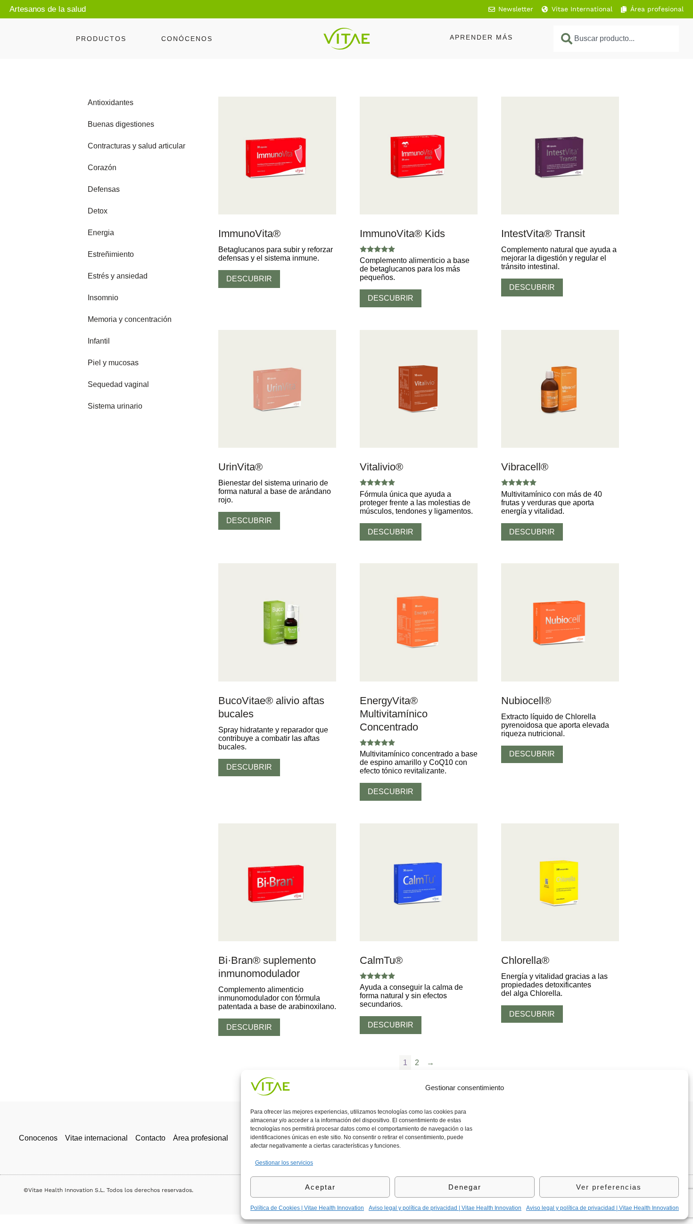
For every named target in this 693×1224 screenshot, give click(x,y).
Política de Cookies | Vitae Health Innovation (307, 1208)
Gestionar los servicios (284, 1162)
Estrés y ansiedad (118, 276)
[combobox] (616, 38)
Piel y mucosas (113, 363)
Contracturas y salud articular (136, 146)
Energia (101, 233)
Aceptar (320, 1187)
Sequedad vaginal (118, 384)
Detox (97, 211)
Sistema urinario (115, 406)
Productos (101, 38)
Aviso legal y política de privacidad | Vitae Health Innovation (445, 1208)
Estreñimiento (111, 254)
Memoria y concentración (130, 319)
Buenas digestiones (121, 124)
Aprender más (481, 37)
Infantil (99, 341)
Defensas (104, 189)
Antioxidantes (110, 103)
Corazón (102, 168)
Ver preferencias (609, 1187)
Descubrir (249, 279)
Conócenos (187, 38)
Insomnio (103, 298)
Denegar (464, 1187)
